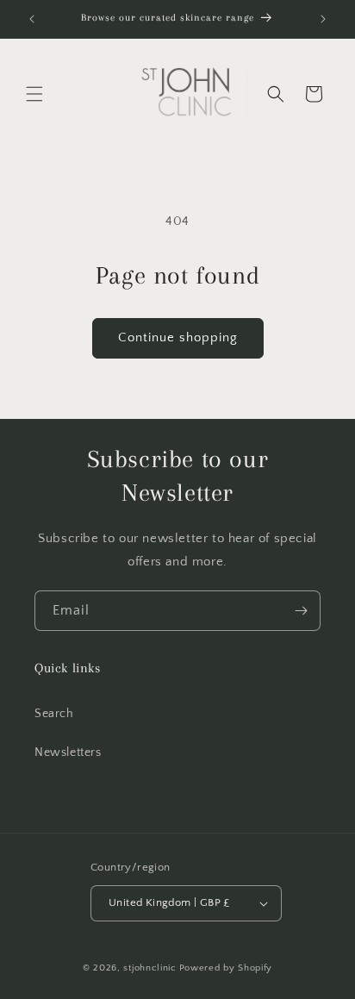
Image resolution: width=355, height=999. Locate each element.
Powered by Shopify (226, 968)
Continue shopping (178, 337)
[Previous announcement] (32, 19)
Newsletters (68, 752)
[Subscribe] (301, 610)
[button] (34, 94)
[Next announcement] (323, 19)
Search (54, 714)
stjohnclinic (149, 968)
